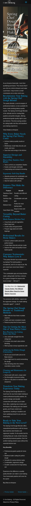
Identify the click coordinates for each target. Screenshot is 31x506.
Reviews (16, 72)
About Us (6, 502)
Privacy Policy (14, 502)
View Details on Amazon (10, 130)
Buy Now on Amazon (9, 482)
